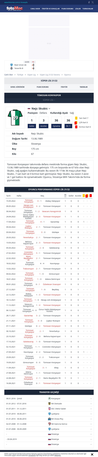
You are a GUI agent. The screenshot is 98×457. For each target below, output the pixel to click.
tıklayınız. (57, 455)
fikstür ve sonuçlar (51, 9)
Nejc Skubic (40, 108)
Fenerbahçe (28, 237)
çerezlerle (32, 455)
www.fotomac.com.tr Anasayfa (15, 2)
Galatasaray (54, 248)
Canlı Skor (14, 8)
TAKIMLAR (84, 87)
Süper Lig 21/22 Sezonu (50, 74)
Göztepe (55, 232)
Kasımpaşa (54, 263)
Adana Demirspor (52, 279)
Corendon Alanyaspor (28, 253)
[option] (22, 66)
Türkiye (20, 74)
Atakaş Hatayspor (52, 201)
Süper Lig (31, 74)
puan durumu (67, 9)
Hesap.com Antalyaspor (28, 206)
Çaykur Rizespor (28, 227)
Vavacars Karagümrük (51, 211)
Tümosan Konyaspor (28, 201)
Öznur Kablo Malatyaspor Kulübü (28, 217)
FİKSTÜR (64, 87)
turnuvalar (88, 9)
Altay (56, 367)
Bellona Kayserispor (28, 243)
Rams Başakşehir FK (28, 258)
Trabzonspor (28, 268)
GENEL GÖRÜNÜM (17, 87)
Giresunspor (54, 274)
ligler (78, 9)
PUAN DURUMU (43, 87)
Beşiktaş (55, 289)
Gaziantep (55, 222)
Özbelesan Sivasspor (52, 284)
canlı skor (35, 9)
